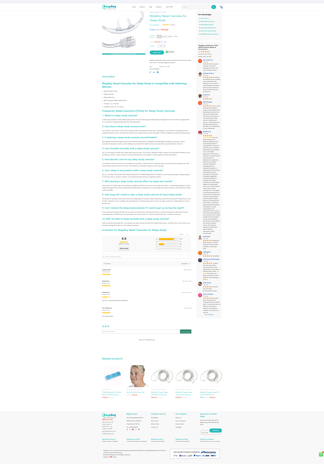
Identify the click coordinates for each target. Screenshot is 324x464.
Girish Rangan (207, 102)
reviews (172, 24)
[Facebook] (150, 72)
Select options (129, 385)
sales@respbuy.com (108, 434)
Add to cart (157, 52)
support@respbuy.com (109, 431)
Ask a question (185, 332)
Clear (176, 36)
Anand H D (206, 95)
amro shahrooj (208, 60)
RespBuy (156, 25)
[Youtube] (132, 429)
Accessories (106, 389)
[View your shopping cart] (221, 7)
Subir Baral (206, 236)
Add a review (124, 248)
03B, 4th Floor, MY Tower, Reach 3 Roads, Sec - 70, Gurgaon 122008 (107, 425)
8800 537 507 (107, 419)
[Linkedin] (157, 72)
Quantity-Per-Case (152, 36)
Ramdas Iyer (207, 131)
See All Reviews (209, 314)
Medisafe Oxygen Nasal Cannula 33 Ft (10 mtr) (184, 393)
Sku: (151, 66)
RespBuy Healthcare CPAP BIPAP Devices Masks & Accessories (208, 47)
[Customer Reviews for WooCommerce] (187, 234)
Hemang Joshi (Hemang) (211, 259)
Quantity (152, 46)
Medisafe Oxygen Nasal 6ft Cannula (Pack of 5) (209, 393)
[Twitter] (154, 72)
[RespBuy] (109, 415)
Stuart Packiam (208, 294)
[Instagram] (136, 429)
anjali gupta (207, 252)
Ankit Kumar (207, 283)
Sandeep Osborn (208, 73)
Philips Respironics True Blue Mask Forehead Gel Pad (112, 393)
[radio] (159, 36)
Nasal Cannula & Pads (158, 12)
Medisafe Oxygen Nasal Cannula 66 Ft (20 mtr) (159, 393)
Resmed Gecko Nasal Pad (135, 392)
